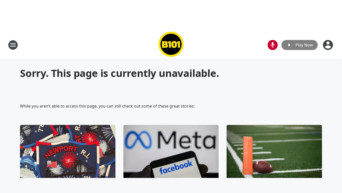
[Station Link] (171, 45)
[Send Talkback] (273, 45)
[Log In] (328, 45)
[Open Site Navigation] (13, 45)
